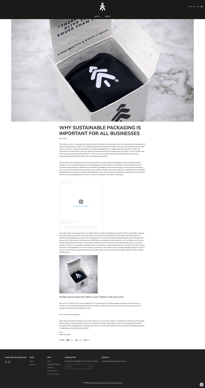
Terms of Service (53, 374)
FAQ (48, 361)
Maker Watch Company (97, 383)
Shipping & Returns (54, 364)
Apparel (33, 364)
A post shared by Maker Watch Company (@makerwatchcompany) (81, 227)
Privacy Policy (52, 371)
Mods (32, 361)
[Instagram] (6, 362)
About (108, 16)
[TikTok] (9, 362)
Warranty (50, 368)
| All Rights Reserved (114, 383)
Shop (96, 16)
